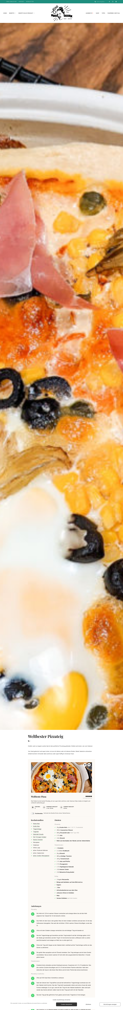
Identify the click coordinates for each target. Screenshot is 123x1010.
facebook (109, 1)
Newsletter (30, 1)
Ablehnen (88, 1004)
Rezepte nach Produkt (25, 13)
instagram (112, 1)
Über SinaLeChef (11, 1)
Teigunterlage (37, 829)
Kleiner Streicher (38, 840)
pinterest (116, 1)
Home (5, 13)
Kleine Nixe (36, 824)
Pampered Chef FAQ (114, 13)
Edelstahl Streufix (38, 834)
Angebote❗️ (89, 13)
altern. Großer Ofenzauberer (41, 856)
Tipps (103, 13)
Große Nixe (36, 826)
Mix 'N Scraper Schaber (39, 837)
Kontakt (21, 1)
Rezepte (11, 13)
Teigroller (36, 832)
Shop (97, 13)
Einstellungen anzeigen (110, 1004)
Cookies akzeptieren (66, 1004)
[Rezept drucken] (85, 765)
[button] (89, 764)
